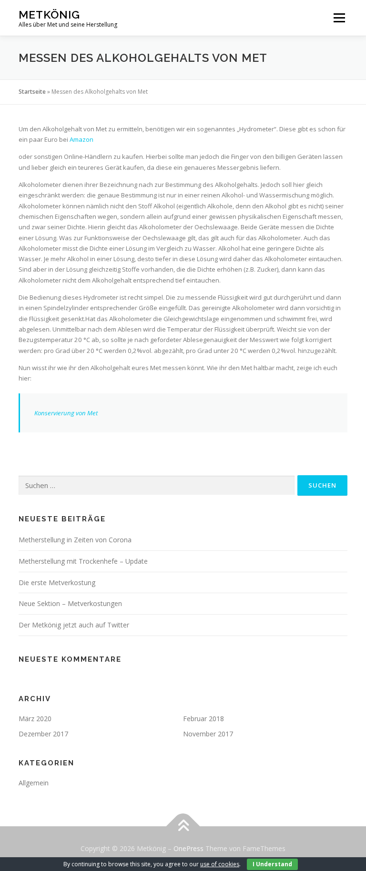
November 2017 (208, 733)
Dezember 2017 (43, 733)
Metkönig (49, 14)
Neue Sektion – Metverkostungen (70, 603)
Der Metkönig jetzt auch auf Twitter (74, 624)
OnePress (188, 848)
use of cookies (219, 864)
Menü (339, 17)
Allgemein (34, 782)
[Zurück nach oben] (183, 826)
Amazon (81, 139)
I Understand (272, 864)
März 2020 (35, 718)
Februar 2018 (203, 718)
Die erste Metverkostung (57, 582)
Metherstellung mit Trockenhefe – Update (83, 561)
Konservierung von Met (66, 413)
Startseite (32, 92)
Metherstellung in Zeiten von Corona (75, 539)
